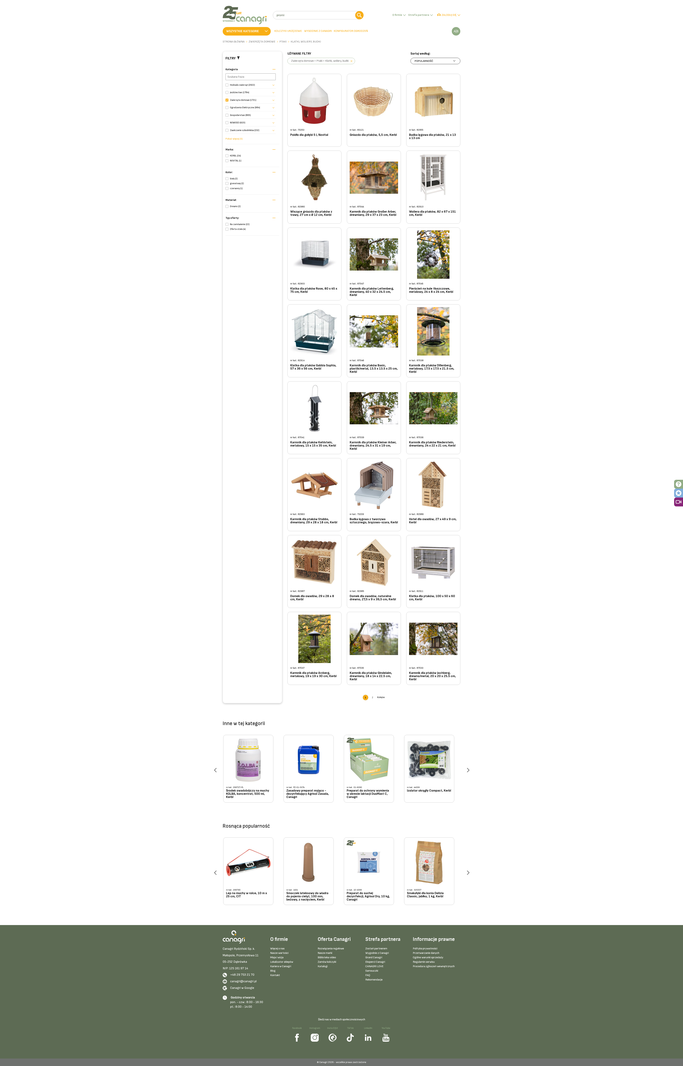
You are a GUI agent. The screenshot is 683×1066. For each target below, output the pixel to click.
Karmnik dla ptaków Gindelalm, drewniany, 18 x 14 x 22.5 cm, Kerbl (371, 676)
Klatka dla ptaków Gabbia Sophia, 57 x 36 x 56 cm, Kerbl (313, 367)
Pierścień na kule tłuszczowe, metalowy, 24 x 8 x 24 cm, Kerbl (431, 290)
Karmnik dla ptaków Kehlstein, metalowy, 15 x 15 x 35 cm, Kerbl (313, 444)
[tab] (318, 31)
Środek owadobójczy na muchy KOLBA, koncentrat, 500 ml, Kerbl (247, 794)
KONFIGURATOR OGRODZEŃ (351, 31)
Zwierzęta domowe (262, 41)
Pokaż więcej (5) (234, 138)
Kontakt (275, 975)
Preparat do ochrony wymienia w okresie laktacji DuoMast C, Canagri (368, 794)
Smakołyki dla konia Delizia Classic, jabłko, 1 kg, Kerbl (425, 895)
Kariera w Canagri (280, 966)
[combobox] (318, 15)
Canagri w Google (242, 988)
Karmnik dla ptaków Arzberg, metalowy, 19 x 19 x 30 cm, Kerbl (313, 674)
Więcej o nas (277, 948)
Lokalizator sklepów (281, 962)
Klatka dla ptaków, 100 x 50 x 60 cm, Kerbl (432, 598)
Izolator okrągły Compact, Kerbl (429, 790)
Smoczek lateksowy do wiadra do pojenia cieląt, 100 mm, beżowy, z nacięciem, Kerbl (307, 896)
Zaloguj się (449, 15)
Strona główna (234, 41)
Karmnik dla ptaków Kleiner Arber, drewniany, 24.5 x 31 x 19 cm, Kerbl (373, 445)
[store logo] (246, 15)
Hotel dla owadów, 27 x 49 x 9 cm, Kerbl (433, 521)
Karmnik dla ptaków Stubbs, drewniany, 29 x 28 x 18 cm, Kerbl (313, 521)
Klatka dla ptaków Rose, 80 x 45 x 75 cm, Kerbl (313, 290)
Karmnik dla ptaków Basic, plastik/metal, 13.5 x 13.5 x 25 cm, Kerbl (374, 368)
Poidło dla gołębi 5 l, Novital (309, 135)
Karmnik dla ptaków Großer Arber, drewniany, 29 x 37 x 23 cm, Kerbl (373, 213)
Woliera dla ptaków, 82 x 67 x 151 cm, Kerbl (432, 213)
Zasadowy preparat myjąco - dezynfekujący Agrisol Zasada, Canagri (307, 794)
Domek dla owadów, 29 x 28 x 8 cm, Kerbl (312, 598)
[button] (247, 31)
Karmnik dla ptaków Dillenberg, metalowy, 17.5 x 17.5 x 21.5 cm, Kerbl (431, 368)
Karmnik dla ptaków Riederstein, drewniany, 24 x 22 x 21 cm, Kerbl (432, 444)
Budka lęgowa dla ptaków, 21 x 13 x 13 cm (432, 136)
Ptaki (283, 41)
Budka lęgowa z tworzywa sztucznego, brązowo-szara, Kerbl (374, 521)
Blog (273, 971)
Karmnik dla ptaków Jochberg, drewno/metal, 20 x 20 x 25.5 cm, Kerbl (432, 676)
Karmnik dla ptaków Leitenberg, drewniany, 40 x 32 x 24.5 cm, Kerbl (372, 292)
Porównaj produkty (456, 31)
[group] (251, 770)
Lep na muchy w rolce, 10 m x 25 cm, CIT (246, 895)
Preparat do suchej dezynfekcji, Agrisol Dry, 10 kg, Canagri (368, 896)
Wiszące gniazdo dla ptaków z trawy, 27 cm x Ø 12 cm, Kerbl (311, 213)
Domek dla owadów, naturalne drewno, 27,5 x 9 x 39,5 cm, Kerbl (373, 598)
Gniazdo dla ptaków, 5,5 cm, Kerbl (373, 135)
